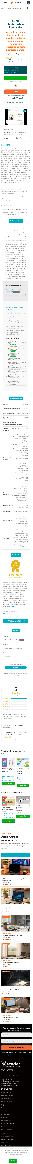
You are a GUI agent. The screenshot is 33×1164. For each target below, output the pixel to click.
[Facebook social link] (10, 138)
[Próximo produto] (29, 8)
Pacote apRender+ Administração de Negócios (7, 769)
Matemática (17, 8)
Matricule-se (16, 78)
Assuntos (8, 8)
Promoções (4, 1117)
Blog (2, 1105)
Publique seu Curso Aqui (8, 1123)
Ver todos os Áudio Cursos (16, 855)
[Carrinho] (28, 2)
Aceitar (12, 1161)
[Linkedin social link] (17, 138)
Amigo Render (5, 1098)
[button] (6, 117)
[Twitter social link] (13, 138)
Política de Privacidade (7, 1139)
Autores (15, 630)
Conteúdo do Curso (16, 221)
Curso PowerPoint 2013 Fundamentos (7, 808)
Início (2, 8)
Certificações (5, 1114)
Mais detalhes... (11, 606)
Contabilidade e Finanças (19, 132)
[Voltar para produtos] (27, 8)
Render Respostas (6, 1102)
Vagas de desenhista (7, 1129)
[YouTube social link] (13, 1075)
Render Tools (5, 1108)
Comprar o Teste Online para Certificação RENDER (16, 620)
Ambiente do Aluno (6, 1111)
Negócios (19, 134)
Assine (16, 91)
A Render (4, 1133)
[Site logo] (16, 2)
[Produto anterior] (25, 8)
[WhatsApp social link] (20, 138)
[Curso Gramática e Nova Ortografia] (23, 800)
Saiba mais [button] (16, 667)
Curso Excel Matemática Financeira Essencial (20, 770)
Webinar (3, 1126)
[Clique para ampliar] (8, 122)
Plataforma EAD (6, 1120)
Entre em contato (6, 1145)
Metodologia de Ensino (8, 1136)
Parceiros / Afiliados (7, 1095)
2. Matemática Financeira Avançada (16, 295)
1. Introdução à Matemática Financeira (14, 291)
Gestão (6, 134)
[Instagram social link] (10, 1075)
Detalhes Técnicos (16, 398)
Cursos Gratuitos (6, 1092)
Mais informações (12, 1158)
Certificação (16, 555)
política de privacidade (16, 1055)
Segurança (4, 1142)
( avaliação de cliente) (19, 58)
